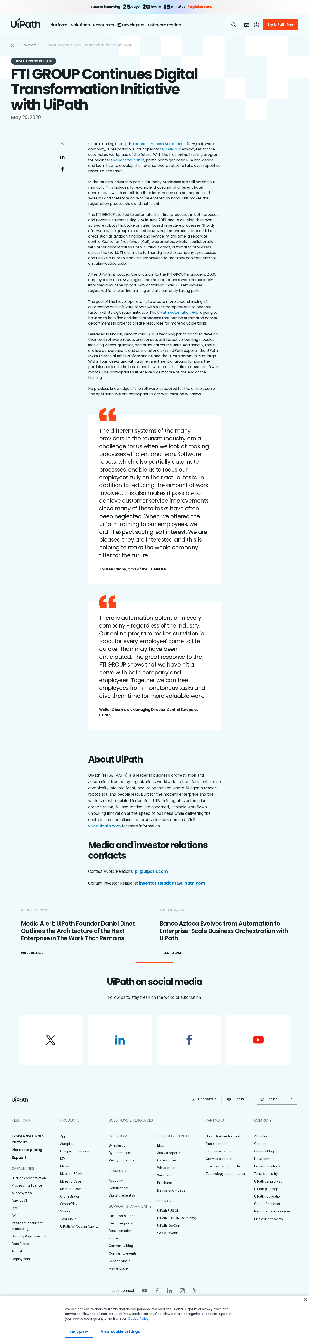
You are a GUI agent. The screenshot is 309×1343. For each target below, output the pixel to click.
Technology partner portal (225, 1174)
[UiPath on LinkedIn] (169, 1290)
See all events (168, 1233)
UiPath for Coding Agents (79, 1226)
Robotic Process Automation (160, 143)
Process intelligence (27, 1185)
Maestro (66, 1166)
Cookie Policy (138, 1318)
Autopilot (67, 1144)
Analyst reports (168, 1153)
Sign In (238, 1099)
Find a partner (216, 1144)
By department (120, 1153)
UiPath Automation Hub (178, 312)
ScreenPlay (68, 1204)
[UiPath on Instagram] (182, 1290)
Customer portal (121, 1223)
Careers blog (264, 1151)
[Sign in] (256, 25)
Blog (160, 1145)
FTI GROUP (171, 149)
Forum (113, 1238)
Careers (260, 1144)
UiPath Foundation (268, 1196)
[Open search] (233, 24)
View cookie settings (120, 1331)
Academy (116, 1180)
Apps (64, 1136)
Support (19, 1157)
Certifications (119, 1188)
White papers (167, 1168)
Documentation (120, 1231)
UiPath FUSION (168, 1210)
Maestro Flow (70, 1189)
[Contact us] (246, 25)
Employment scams (268, 1219)
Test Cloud (68, 1219)
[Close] (305, 1299)
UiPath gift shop (266, 1189)
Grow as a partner (219, 1159)
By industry (117, 1145)
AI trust (17, 1251)
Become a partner (219, 1151)
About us (261, 1136)
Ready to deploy (121, 1160)
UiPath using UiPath (268, 1181)
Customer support (122, 1216)
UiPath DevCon (168, 1225)
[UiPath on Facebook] (157, 1290)
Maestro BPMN (71, 1174)
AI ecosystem (22, 1193)
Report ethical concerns (272, 1211)
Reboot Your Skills (128, 160)
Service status (119, 1261)
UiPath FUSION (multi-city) (176, 1218)
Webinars (164, 1175)
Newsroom (262, 1159)
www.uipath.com (104, 826)
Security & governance (29, 1236)
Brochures (165, 1183)
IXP (62, 1159)
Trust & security (266, 1174)
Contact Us (207, 1099)
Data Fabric (20, 1244)
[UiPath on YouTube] (144, 1290)
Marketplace (118, 1268)
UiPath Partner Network (223, 1136)
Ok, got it (79, 1332)
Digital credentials (122, 1195)
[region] (154, 1319)
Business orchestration (29, 1178)
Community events (123, 1253)
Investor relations (267, 1166)
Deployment (21, 1259)
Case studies (167, 1160)
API (14, 1215)
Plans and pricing (27, 1149)
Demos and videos (171, 1190)
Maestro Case (70, 1181)
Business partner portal (223, 1166)
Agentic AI (19, 1200)
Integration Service (74, 1151)
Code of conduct (267, 1204)
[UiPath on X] (195, 1290)
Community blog (121, 1246)
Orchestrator (69, 1196)
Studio (65, 1211)
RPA (15, 1208)
